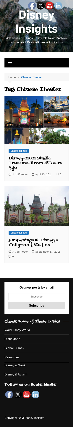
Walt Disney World (17, 330)
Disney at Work (15, 365)
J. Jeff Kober (20, 174)
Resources (11, 357)
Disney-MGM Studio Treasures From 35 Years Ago (35, 163)
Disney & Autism (15, 374)
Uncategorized (19, 150)
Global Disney (14, 348)
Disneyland (12, 339)
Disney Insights (36, 22)
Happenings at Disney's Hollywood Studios (33, 242)
